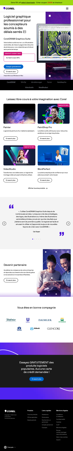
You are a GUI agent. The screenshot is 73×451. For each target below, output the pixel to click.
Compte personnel (47, 425)
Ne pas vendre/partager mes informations (61, 432)
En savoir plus (11, 71)
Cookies (58, 422)
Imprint (58, 440)
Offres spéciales (32, 417)
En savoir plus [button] (10, 138)
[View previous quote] (4, 223)
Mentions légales (61, 427)
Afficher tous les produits (36, 188)
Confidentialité (60, 419)
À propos (44, 427)
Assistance (45, 414)
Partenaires (45, 417)
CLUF (58, 425)
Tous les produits (32, 414)
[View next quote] (68, 223)
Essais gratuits (31, 420)
